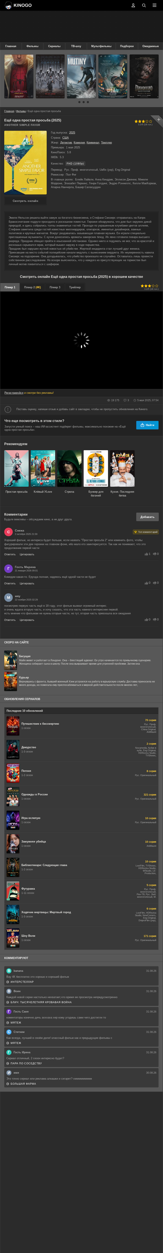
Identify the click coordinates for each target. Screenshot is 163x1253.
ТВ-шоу (76, 46)
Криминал (93, 142)
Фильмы (32, 46)
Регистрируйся (13, 392)
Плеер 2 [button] (32, 287)
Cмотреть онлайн (25, 201)
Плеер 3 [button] (55, 287)
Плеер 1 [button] (10, 287)
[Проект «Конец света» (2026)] (113, 76)
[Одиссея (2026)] (50, 76)
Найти (150, 425)
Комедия (79, 142)
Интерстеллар (22, 981)
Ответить (9, 554)
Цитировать (27, 554)
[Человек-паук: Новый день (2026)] (19, 76)
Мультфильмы (101, 46)
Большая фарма (23, 1083)
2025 (72, 132)
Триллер (106, 142)
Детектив (66, 142)
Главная (10, 46)
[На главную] (18, 5)
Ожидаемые (150, 46)
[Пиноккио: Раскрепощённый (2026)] (144, 76)
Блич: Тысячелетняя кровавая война (41, 1002)
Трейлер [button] (75, 287)
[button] (75, 102)
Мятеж (16, 1022)
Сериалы (54, 46)
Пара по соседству (26, 1063)
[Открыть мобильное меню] (154, 5)
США (65, 137)
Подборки (127, 46)
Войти (133, 5)
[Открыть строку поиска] (144, 5)
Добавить (148, 517)
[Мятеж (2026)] (81, 76)
